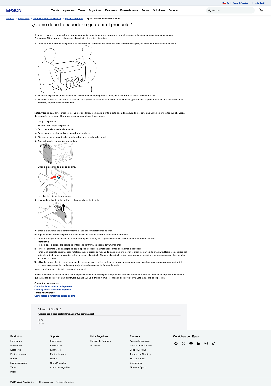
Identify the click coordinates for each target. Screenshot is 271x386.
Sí (42, 320)
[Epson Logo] (14, 10)
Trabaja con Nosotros (140, 354)
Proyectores (16, 345)
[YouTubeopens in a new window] (191, 343)
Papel (13, 371)
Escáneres (15, 349)
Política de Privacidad (65, 382)
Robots (13, 358)
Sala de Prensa (137, 358)
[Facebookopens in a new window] (176, 343)
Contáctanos (136, 363)
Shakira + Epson (138, 367)
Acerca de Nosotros (139, 341)
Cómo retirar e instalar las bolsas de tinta (55, 296)
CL (227, 3)
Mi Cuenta (95, 345)
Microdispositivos (18, 363)
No (42, 323)
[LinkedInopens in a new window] (198, 343)
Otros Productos (58, 363)
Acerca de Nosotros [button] (240, 3)
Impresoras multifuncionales (47, 18)
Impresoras (23, 18)
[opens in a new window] (213, 343)
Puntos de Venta (18, 354)
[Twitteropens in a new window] (183, 343)
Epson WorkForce (74, 18)
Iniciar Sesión (260, 3)
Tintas (13, 367)
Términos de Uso (46, 382)
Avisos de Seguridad (60, 367)
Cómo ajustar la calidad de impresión (53, 289)
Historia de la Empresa (141, 345)
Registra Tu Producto (100, 341)
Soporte (10, 18)
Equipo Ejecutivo (138, 349)
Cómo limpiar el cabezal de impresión (53, 286)
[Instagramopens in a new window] (206, 343)
